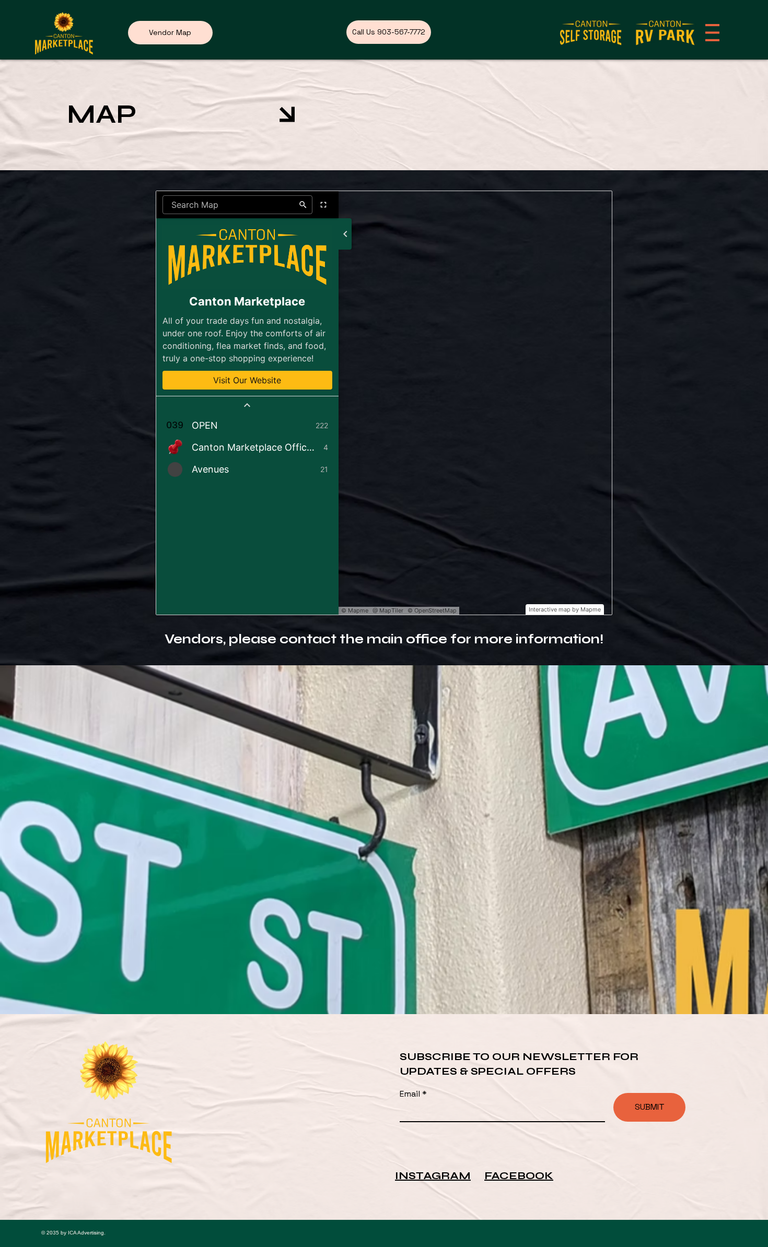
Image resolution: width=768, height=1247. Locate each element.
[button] (712, 32)
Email (411, 1094)
